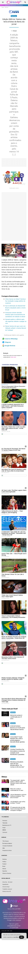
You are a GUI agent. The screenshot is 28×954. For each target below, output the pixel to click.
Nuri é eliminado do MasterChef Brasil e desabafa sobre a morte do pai (15, 308)
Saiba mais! (13, 357)
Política (3, 796)
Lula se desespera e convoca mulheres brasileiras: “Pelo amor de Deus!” (18, 796)
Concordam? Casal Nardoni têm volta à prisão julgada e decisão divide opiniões (17, 739)
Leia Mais (15, 937)
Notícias (6, 7)
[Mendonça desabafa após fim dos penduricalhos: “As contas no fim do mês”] (5, 760)
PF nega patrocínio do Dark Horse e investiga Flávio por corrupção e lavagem (17, 809)
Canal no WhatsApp (11, 339)
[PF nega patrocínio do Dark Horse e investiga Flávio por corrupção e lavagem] (5, 808)
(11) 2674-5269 (14, 927)
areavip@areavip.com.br (13, 926)
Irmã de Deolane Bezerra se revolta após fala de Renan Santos (17, 727)
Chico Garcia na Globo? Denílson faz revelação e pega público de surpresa (15, 301)
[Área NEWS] (14, 12)
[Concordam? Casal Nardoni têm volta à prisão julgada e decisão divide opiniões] (5, 735)
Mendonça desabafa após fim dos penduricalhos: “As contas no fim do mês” (17, 764)
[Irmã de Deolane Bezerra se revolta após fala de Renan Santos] (5, 724)
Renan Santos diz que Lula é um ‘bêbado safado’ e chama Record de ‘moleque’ (15, 328)
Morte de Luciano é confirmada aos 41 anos (16, 716)
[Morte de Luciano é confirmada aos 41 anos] (5, 713)
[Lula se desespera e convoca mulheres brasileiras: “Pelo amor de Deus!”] (5, 795)
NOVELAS (4, 837)
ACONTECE (4, 855)
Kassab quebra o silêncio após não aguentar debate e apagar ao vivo (15, 321)
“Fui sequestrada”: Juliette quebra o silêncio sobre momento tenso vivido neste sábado (18, 783)
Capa (3, 7)
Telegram (8, 342)
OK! (22, 937)
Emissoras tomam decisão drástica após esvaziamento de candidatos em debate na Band (15, 314)
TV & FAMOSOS (5, 816)
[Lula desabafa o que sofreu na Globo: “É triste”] (5, 803)
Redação (15, 30)
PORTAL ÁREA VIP (6, 878)
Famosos (3, 782)
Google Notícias (10, 346)
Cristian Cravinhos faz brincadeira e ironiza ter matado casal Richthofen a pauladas (17, 752)
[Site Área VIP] (14, 2)
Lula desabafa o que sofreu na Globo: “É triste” (17, 802)
